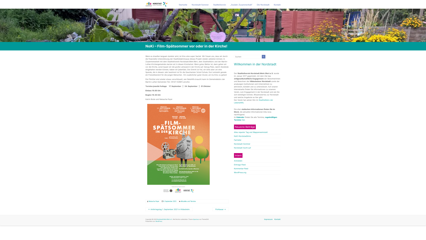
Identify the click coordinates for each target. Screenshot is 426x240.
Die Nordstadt (263, 5)
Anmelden (238, 161)
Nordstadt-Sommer (200, 5)
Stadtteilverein (219, 5)
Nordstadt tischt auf (242, 148)
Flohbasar (220, 209)
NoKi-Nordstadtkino (242, 136)
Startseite (183, 5)
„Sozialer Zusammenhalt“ (241, 5)
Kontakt (277, 5)
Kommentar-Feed (241, 168)
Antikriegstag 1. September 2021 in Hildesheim (169, 209)
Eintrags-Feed (240, 165)
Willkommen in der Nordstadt (255, 64)
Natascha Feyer (154, 201)
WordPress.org (240, 172)
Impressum (268, 219)
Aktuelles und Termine (188, 201)
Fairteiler (237, 140)
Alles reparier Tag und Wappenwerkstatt (251, 132)
